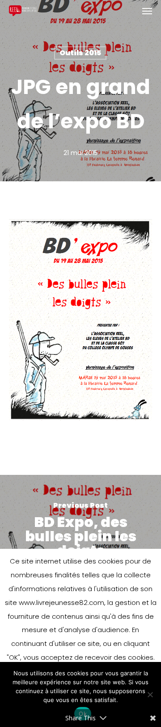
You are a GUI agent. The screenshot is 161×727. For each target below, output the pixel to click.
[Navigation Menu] (147, 10)
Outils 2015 (80, 53)
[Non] (149, 694)
